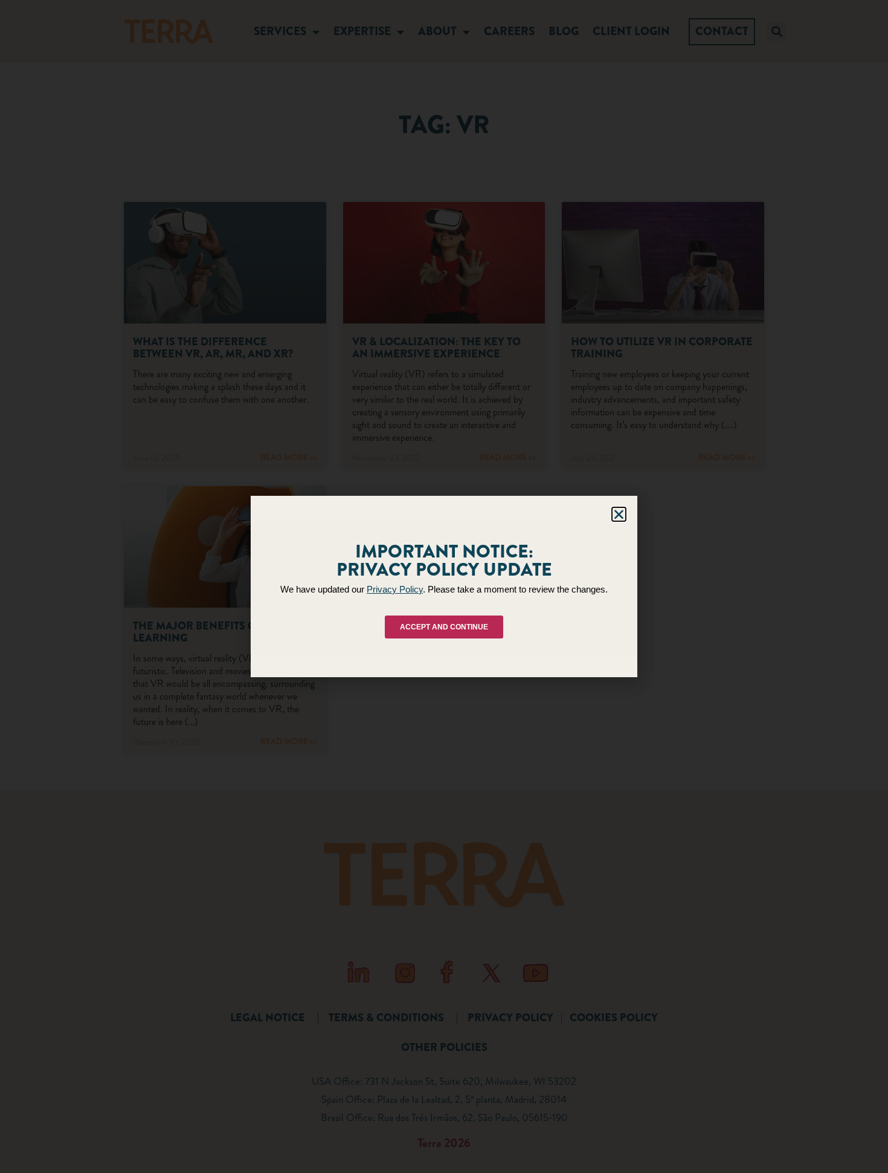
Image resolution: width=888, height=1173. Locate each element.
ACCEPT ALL (342, 633)
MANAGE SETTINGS (542, 633)
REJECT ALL (440, 633)
